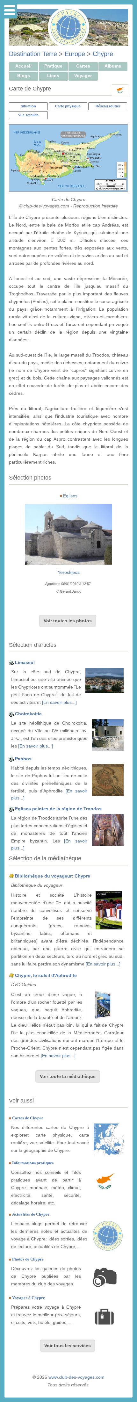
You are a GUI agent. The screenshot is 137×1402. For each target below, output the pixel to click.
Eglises (70, 495)
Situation (28, 106)
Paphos (23, 758)
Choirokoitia (28, 713)
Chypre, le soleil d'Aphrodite (46, 975)
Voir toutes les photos (68, 620)
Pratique (53, 66)
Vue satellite (28, 115)
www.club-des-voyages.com (76, 1377)
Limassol (25, 662)
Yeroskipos (69, 572)
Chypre (103, 53)
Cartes (83, 66)
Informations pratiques (33, 1162)
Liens (53, 75)
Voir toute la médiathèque (68, 1076)
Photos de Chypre (28, 1259)
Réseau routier (108, 106)
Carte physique (68, 106)
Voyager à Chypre (28, 1297)
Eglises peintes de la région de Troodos (58, 808)
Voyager (83, 75)
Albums (113, 66)
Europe (75, 53)
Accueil (23, 66)
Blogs (23, 75)
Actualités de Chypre (30, 1214)
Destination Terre (33, 53)
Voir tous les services (67, 1345)
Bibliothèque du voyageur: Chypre (52, 875)
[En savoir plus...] (59, 702)
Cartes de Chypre (27, 1118)
